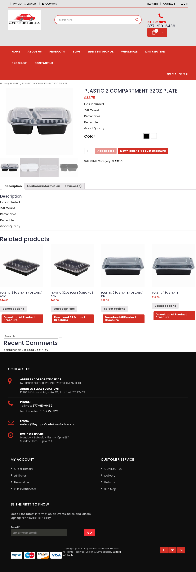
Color (89, 136)
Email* (15, 527)
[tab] (13, 186)
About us (35, 51)
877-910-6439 (42, 406)
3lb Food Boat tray (35, 350)
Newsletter (21, 482)
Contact (169, 3)
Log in (184, 3)
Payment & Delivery (24, 3)
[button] (146, 136)
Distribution (155, 51)
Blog (76, 51)
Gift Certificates (25, 489)
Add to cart (105, 151)
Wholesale (129, 51)
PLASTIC (15, 83)
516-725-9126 (49, 411)
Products (57, 51)
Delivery (109, 476)
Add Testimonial (101, 51)
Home (16, 51)
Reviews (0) (73, 186)
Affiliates (20, 476)
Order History (23, 469)
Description (13, 186)
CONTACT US (43, 63)
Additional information (43, 186)
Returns (109, 482)
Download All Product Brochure (143, 151)
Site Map (110, 489)
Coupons (51, 3)
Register (152, 3)
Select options (13, 309)
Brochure (19, 63)
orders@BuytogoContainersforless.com (48, 424)
